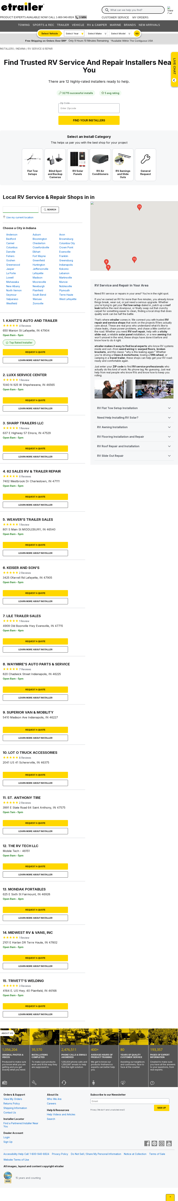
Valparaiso (12, 299)
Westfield (11, 303)
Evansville (65, 251)
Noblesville (65, 286)
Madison (37, 277)
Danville (10, 251)
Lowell (10, 277)
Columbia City (67, 243)
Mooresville (39, 281)
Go (137, 33)
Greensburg (66, 260)
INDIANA (21, 48)
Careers (51, 1103)
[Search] (107, 10)
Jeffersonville (40, 268)
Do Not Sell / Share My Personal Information (96, 1153)
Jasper (10, 268)
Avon (62, 234)
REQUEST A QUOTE (35, 352)
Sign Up (8, 1141)
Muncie (63, 281)
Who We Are (54, 1098)
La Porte (11, 273)
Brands (130, 24)
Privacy (93, 1110)
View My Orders (12, 1098)
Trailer (63, 24)
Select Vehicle (49, 33)
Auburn (37, 234)
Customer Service (115, 17)
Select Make (95, 33)
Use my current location (19, 217)
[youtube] (169, 1144)
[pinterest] (154, 1144)
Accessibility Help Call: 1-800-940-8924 (26, 1153)
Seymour (11, 294)
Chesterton (39, 243)
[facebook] (147, 1144)
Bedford (11, 238)
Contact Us (9, 1112)
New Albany (13, 286)
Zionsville (38, 303)
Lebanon (64, 273)
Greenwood (13, 264)
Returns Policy (11, 1103)
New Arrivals (149, 24)
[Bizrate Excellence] (8, 1177)
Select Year (72, 33)
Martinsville (65, 277)
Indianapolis (66, 264)
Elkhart (36, 251)
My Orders (140, 17)
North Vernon (14, 290)
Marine (115, 24)
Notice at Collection (135, 1153)
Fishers (10, 256)
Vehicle (78, 24)
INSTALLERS (7, 48)
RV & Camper (97, 24)
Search (51, 209)
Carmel (10, 243)
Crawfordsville (41, 247)
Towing (24, 24)
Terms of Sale (157, 1153)
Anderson (11, 234)
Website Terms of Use (16, 1159)
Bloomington (40, 238)
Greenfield (39, 260)
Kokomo (64, 268)
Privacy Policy (60, 1153)
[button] (106, 262)
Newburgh (39, 286)
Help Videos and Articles (61, 1114)
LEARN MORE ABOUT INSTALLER (35, 360)
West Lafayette (67, 299)
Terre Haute (66, 294)
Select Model (118, 33)
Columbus (12, 247)
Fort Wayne (39, 256)
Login (6, 1137)
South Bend (39, 294)
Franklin (63, 256)
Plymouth (64, 290)
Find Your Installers (89, 120)
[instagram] (162, 1144)
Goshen (10, 260)
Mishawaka (12, 281)
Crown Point (66, 247)
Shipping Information (15, 1107)
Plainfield (38, 290)
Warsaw (37, 299)
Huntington (39, 264)
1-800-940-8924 (65, 17)
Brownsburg (66, 238)
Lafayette (38, 273)
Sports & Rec (43, 24)
